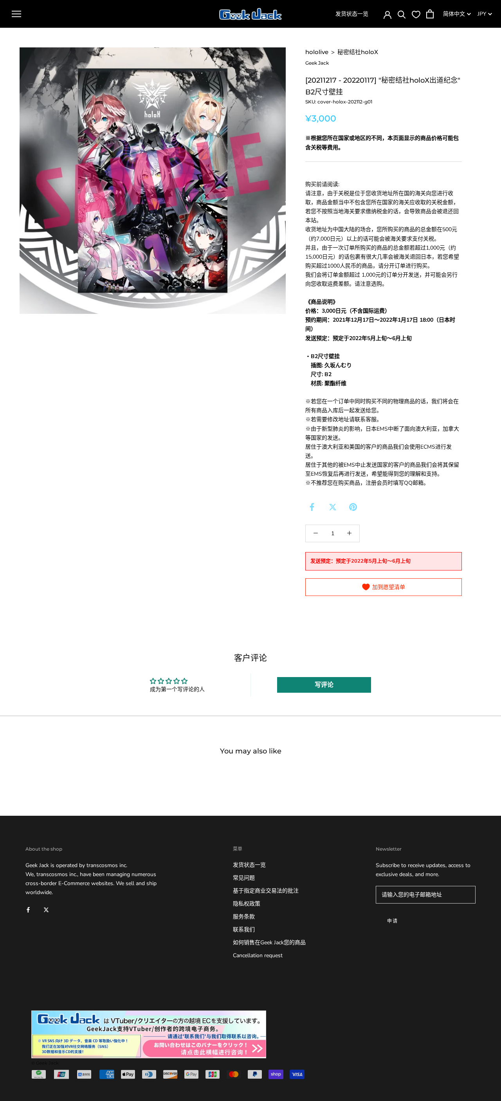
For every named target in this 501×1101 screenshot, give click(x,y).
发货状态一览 (351, 14)
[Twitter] (333, 507)
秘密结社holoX (357, 52)
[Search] (402, 14)
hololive (316, 52)
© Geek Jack (45, 1063)
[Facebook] (312, 507)
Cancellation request (258, 955)
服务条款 (244, 916)
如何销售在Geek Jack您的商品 (269, 942)
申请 (392, 921)
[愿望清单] (416, 14)
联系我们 (244, 929)
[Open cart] (430, 13)
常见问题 (244, 878)
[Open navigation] (16, 14)
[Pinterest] (353, 507)
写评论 (324, 685)
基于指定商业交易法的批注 (266, 891)
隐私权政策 (246, 903)
